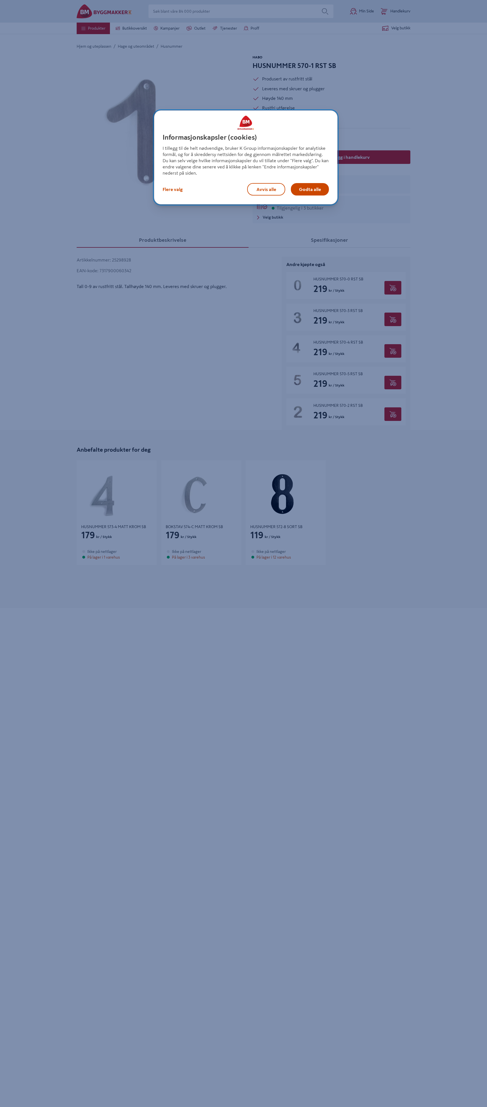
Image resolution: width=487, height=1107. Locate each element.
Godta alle (310, 189)
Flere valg (173, 189)
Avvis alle (266, 189)
